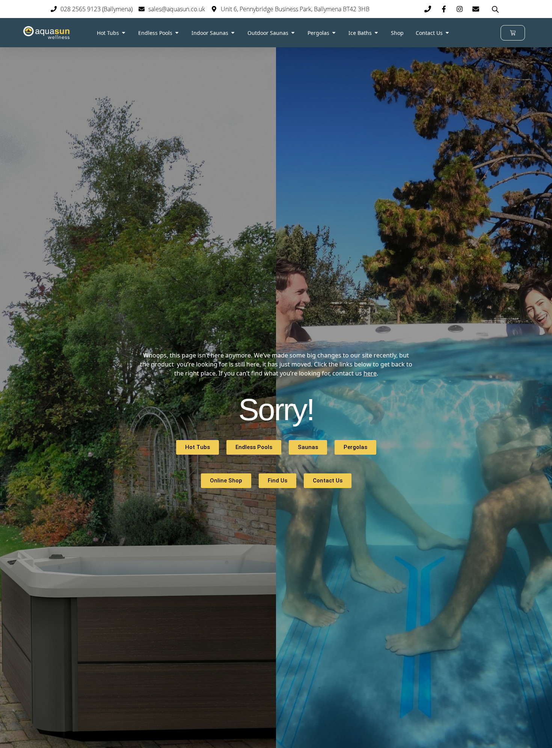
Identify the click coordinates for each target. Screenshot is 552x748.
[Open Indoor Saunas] (232, 33)
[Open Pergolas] (333, 33)
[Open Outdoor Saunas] (293, 33)
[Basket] (513, 33)
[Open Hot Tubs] (123, 33)
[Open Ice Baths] (376, 33)
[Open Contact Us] (447, 33)
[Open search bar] (495, 9)
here (370, 373)
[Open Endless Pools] (176, 33)
